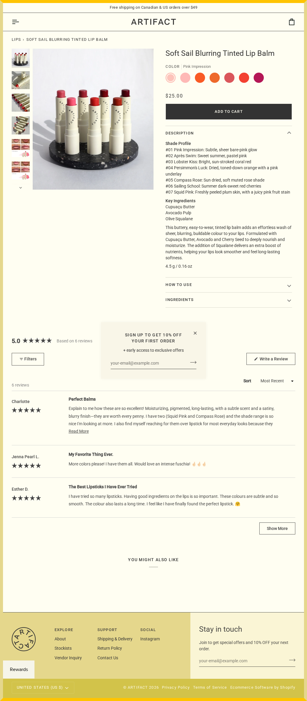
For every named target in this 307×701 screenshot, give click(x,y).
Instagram (150, 638)
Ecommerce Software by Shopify (263, 687)
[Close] (197, 333)
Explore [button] (64, 629)
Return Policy (109, 648)
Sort (247, 380)
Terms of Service (210, 687)
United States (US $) (40, 687)
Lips (16, 39)
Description (179, 133)
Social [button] (148, 629)
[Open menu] (21, 22)
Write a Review (277, 360)
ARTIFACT (138, 687)
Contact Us (107, 657)
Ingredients (179, 299)
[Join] (191, 362)
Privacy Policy (176, 687)
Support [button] (107, 629)
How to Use (178, 284)
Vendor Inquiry (68, 657)
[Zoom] (44, 178)
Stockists (63, 648)
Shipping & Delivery (115, 638)
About (60, 638)
